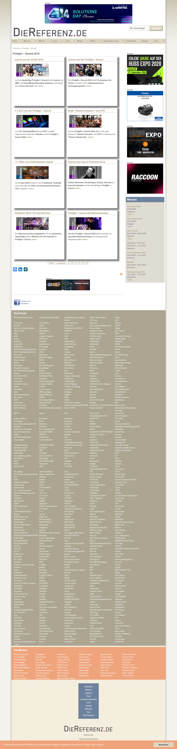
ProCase (118, 562)
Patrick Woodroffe (21, 673)
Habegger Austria (20, 445)
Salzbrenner (120, 578)
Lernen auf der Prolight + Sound (85, 59)
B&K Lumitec (69, 355)
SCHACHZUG (70, 581)
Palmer (118, 551)
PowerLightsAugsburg (123, 559)
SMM (92, 594)
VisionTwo (119, 623)
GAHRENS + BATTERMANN (101, 432)
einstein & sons (20, 405)
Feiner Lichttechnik (122, 424)
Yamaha (17, 639)
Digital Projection (45, 395)
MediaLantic (44, 525)
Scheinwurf (119, 581)
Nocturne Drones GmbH (74, 543)
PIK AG (118, 557)
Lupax (92, 509)
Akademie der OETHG (73, 328)
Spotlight (42, 599)
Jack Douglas (19, 662)
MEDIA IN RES (96, 522)
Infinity (16, 464)
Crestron (93, 387)
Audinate (42, 341)
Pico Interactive (96, 557)
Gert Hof (39, 660)
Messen (41, 42)
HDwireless (94, 448)
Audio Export (69, 341)
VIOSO (42, 623)
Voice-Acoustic (20, 628)
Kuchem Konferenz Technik (126, 480)
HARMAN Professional (99, 445)
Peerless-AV (44, 557)
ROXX (41, 578)
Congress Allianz (45, 384)
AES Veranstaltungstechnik (100, 326)
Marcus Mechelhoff (21, 668)
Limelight (118, 501)
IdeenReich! (18, 458)
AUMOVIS (18, 347)
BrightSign (119, 365)
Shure (66, 591)
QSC (92, 567)
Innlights (93, 464)
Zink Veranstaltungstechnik (24, 642)
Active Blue (18, 323)
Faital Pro (68, 424)
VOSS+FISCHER (97, 628)
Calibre (118, 371)
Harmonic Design (122, 445)
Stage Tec (119, 599)
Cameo (17, 373)
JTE (66, 472)
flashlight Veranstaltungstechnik (127, 427)
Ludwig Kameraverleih (73, 509)
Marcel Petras (106, 665)
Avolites (67, 352)
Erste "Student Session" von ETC (86, 110)
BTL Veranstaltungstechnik (24, 371)
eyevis (117, 421)
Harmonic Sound (20, 448)
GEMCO (42, 434)
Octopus (67, 546)
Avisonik (93, 349)
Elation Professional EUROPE (76, 405)
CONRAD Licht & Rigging (100, 384)
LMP (117, 504)
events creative (20, 418)
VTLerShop (18, 631)
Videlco (118, 620)
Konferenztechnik (110, 42)
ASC (66, 336)
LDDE (117, 490)
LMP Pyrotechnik (20, 506)
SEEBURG (18, 586)
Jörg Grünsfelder (107, 662)
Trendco (118, 612)
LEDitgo (118, 493)
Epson (41, 413)
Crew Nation (120, 387)
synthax (67, 605)
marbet (118, 517)
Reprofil (67, 573)
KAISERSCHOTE (71, 474)
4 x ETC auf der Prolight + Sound (33, 110)
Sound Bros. (69, 597)
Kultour (42, 482)
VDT (117, 618)
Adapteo (17, 326)
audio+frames (44, 344)
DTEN (66, 400)
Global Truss (44, 437)
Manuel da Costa (85, 665)
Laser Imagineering (97, 485)
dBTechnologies (45, 392)
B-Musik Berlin (19, 357)
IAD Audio (94, 456)
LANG (41, 485)
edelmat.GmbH (45, 403)
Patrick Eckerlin (128, 670)
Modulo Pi (119, 533)
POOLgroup (94, 559)
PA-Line (93, 551)
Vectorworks (19, 620)
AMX (16, 333)
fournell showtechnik (22, 432)
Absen (117, 317)
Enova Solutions (96, 408)
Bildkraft (67, 363)
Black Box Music (96, 363)
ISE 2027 (130, 262)
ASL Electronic (95, 336)
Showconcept (120, 586)
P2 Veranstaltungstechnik (74, 551)
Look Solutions (70, 506)
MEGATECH (69, 528)
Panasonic (94, 554)
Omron (42, 549)
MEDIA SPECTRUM (22, 525)
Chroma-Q (18, 379)
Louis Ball (126, 662)
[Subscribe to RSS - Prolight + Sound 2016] (68, 274)
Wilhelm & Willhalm (122, 634)
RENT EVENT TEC (123, 570)
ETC (66, 413)
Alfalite (117, 328)
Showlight (43, 589)
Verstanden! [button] (163, 745)
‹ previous (60, 263)
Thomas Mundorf (42, 678)
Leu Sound (43, 496)
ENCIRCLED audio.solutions (50, 408)
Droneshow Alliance (47, 400)
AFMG (117, 326)
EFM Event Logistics (72, 403)
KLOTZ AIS (119, 477)
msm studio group (122, 535)
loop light (93, 506)
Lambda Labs (19, 485)
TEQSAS (68, 610)
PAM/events (18, 554)
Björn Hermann (106, 654)
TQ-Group (94, 612)
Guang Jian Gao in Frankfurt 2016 (86, 161)
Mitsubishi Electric (21, 533)
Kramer (67, 480)
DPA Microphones (122, 397)
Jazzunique (119, 469)
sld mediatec (120, 591)
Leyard (67, 496)
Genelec (67, 434)
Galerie (145, 41)
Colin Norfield (41, 657)
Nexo (66, 541)
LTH (15, 509)
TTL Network (120, 615)
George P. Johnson (97, 434)
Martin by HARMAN (97, 519)
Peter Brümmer (63, 673)
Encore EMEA (70, 408)
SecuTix (118, 583)
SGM (92, 586)
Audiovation (94, 344)
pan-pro (67, 554)
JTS (91, 472)
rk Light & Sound (45, 575)
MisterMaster (120, 530)
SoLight (118, 594)
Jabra (117, 466)
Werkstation (44, 634)
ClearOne (93, 379)
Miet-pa (42, 530)
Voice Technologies (122, 626)
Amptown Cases (96, 331)
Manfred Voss (62, 665)
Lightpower (68, 501)
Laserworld (119, 485)
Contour (118, 384)
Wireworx (43, 636)
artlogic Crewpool (46, 336)
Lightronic (93, 501)
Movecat (93, 535)
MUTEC (67, 538)
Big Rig (42, 363)
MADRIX (118, 514)
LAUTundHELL (45, 488)
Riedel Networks (20, 575)
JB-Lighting (18, 472)
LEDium (17, 496)
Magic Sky (43, 517)
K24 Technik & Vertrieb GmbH (25, 474)
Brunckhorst (69, 368)
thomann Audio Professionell (101, 610)
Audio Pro (119, 341)
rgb (91, 573)
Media (92, 42)
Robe (66, 575)
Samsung (17, 581)
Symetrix (42, 605)
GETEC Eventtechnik (22, 437)
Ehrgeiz (93, 403)
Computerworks (121, 381)
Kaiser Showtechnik (47, 474)
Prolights (42, 565)
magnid (67, 517)
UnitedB (42, 618)
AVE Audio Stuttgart (122, 347)
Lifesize (42, 498)
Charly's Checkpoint (72, 376)
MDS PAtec (69, 522)
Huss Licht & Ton (45, 456)
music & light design (47, 538)
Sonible (42, 597)
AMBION (68, 331)
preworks (17, 562)
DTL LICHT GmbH (97, 400)
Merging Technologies (98, 528)
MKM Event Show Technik (49, 533)
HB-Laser (68, 448)
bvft (65, 371)
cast (116, 373)
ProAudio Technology (98, 562)
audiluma (17, 341)
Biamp (16, 363)
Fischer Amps (95, 427)
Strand (92, 602)
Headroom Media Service (125, 448)
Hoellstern (94, 453)
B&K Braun (43, 355)
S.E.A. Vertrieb (95, 578)
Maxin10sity (18, 522)
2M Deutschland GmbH (23, 317)
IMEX (16, 461)
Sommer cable (19, 597)
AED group (68, 326)
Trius (16, 615)
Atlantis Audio (120, 339)
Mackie (17, 514)
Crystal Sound (44, 389)
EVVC (41, 421)
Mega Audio (18, 528)
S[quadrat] (119, 605)
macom (42, 514)
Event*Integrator (121, 416)
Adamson (93, 323)
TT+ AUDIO (94, 615)
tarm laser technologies (48, 607)
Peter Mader (84, 673)
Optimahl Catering (71, 549)
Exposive (68, 421)
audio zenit (18, 344)
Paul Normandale (42, 673)
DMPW (42, 397)
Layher (117, 488)
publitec (42, 567)
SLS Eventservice (21, 594)
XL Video (118, 636)
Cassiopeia (94, 373)
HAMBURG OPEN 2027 (136, 243)
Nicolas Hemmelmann (44, 670)
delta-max (94, 392)
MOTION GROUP (71, 535)
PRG (41, 562)
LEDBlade (94, 493)
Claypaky (43, 379)
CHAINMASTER (45, 376)
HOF (117, 453)
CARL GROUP (45, 373)
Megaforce (43, 528)
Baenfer (67, 357)
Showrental (94, 589)
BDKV (41, 360)
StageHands (19, 602)
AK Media (43, 328)
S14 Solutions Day (134, 219)
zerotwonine (120, 639)
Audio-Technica (70, 344)
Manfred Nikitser (20, 665)
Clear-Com (68, 379)
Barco (117, 357)
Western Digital (70, 634)
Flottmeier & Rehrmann (23, 429)
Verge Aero (68, 620)
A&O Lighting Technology (49, 317)
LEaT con (43, 493)
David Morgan (62, 657)
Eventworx (68, 418)
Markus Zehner (45, 519)
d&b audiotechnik (96, 389)
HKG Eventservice (71, 453)
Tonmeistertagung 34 (136, 272)
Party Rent (119, 554)
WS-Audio (68, 636)
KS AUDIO (94, 480)
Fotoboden (119, 429)
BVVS (92, 371)
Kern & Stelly (120, 474)
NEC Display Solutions (99, 538)
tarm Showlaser (70, 607)
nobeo (41, 543)
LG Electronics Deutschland (126, 496)
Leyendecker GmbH (98, 496)
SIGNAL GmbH (96, 591)
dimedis (93, 395)
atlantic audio (95, 339)
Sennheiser (43, 586)
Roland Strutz (41, 676)
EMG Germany (20, 408)
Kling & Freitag (95, 477)
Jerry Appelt (40, 662)
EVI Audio (119, 418)
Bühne (79, 42)
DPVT (16, 400)
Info (156, 42)
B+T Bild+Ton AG (122, 355)
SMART (42, 594)
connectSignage (70, 384)
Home (15, 41)
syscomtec (94, 605)
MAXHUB (119, 519)
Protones (17, 567)
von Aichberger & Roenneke (75, 628)
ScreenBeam (95, 583)
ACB (117, 320)
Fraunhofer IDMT (46, 432)
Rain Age (42, 570)
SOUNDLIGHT (96, 597)
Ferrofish (17, 427)
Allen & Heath (19, 331)
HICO (66, 450)
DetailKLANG (120, 392)
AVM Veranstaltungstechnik (25, 352)
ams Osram (120, 331)
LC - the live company (22, 490)
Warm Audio (120, 631)
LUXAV (118, 509)
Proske (118, 565)
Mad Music (68, 514)
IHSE (117, 458)
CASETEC (68, 373)
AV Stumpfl (43, 347)
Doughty (93, 397)
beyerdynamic (120, 360)
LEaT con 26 (132, 231)
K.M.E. (117, 472)
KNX (16, 480)
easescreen (18, 403)
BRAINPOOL (69, 365)
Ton (67, 42)
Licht (54, 42)
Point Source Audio (71, 559)
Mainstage (94, 517)
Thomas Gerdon (20, 678)
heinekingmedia (20, 450)
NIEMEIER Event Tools (124, 541)
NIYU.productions (21, 543)
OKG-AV (17, 549)
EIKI (116, 403)
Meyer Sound (19, 530)
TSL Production (70, 615)
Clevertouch (120, 379)
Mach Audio (119, 511)
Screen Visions (70, 583)
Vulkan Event (69, 631)
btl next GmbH (120, 368)
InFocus (67, 464)
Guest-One (94, 442)
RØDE (67, 578)
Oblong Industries (46, 546)
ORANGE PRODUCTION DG (127, 549)
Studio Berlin (19, 605)
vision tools (68, 623)
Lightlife (42, 501)
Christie (118, 376)
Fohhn (92, 429)
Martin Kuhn (62, 668)
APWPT (42, 333)
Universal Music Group (73, 618)
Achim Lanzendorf (21, 654)
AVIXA (117, 349)
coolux (16, 387)
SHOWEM (18, 589)
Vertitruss (93, 620)
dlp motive (18, 397)
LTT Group (43, 509)
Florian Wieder (106, 657)
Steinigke (68, 602)
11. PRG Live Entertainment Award (34, 161)
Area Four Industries (98, 333)
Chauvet (93, 376)
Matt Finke (105, 668)
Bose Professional (46, 365)
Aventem (42, 349)
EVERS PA (94, 418)
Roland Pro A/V (20, 578)
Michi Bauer (18, 670)
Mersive (118, 528)
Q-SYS (67, 567)
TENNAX (42, 610)
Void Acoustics (45, 628)
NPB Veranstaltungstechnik (100, 543)
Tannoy (17, 607)
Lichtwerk (17, 498)
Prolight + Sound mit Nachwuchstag (88, 213)
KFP (15, 477)
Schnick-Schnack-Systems (25, 583)
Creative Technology (72, 387)
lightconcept (18, 501)
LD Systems (95, 490)
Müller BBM (18, 538)
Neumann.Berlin (45, 541)
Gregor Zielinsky (63, 660)
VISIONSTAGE (96, 623)
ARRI (117, 333)
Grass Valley (19, 440)
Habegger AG (120, 442)
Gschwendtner (121, 440)
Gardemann (119, 432)
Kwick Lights (69, 482)
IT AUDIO (68, 466)
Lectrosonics (69, 493)
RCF (91, 570)
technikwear (120, 607)
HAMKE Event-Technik (73, 445)
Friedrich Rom (127, 657)
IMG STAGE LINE (46, 461)
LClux (41, 490)
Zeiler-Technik (69, 639)
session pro (69, 586)
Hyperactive (69, 456)
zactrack (42, 639)
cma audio (18, 381)
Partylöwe (18, 557)
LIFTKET (68, 498)
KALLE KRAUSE (96, 474)
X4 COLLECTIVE (97, 636)
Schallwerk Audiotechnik (99, 581)
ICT (116, 456)
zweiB (92, 642)
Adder (41, 326)
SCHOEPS (43, 583)
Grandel (118, 437)
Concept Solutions (21, 384)
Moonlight (43, 535)
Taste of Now (95, 607)
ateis (66, 339)
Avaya (92, 347)
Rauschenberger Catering (74, 570)
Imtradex (67, 461)
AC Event (93, 320)
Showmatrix (69, 589)
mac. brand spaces (97, 511)
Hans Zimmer (127, 660)
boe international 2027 (136, 253)
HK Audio (42, 453)
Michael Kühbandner (130, 668)
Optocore (93, 549)
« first (50, 263)
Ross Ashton (62, 676)
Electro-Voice (120, 405)
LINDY (16, 504)
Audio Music (94, 341)
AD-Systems (44, 323)
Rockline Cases (96, 575)
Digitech (67, 395)
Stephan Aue (84, 676)
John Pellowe (62, 662)
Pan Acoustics (44, 554)
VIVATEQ (43, 626)
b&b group (18, 355)
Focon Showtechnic (47, 429)
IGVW (92, 458)
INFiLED (118, 461)
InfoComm (43, 464)
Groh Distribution (45, 440)
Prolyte (67, 565)
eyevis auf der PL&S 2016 (29, 59)
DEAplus (67, 392)
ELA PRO (43, 405)
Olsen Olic (105, 670)
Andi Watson (40, 654)
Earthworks (119, 400)
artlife (16, 336)
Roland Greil (19, 676)
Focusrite (68, 429)
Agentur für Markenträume (24, 328)
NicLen (92, 541)
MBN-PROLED (45, 522)
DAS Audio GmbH (122, 389)
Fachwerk (43, 424)
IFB (65, 458)
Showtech (18, 591)
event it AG (119, 413)
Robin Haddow (128, 673)
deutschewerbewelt (21, 395)
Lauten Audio (19, 488)
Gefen (16, 434)
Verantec (42, 620)
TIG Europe (119, 610)
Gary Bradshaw (20, 660)
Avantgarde (68, 347)
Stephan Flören (106, 676)
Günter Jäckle (84, 660)
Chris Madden (19, 657)
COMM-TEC (95, 381)
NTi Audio (118, 543)
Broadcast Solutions (22, 368)
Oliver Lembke (63, 670)
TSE (41, 615)
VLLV (92, 626)
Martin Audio (69, 519)
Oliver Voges (84, 670)
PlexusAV (43, 559)
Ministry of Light (96, 530)
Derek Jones (84, 657)
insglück (118, 464)
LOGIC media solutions (48, 506)
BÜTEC (42, 371)
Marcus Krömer (128, 665)
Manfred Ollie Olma (43, 665)
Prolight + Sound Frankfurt (24, 565)
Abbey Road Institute (98, 317)
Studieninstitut (120, 602)
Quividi (117, 567)
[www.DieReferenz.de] (50, 38)
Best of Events (70, 360)
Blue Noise (18, 365)
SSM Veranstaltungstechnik (100, 599)
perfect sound (69, 557)
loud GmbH (119, 506)
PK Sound (18, 559)
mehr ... (131, 214)
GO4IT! (93, 437)
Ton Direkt (43, 612)
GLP (66, 437)
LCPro (66, 490)
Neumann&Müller (21, 541)
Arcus (66, 333)
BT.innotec (94, 368)
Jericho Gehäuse (46, 472)
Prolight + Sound (29, 48)
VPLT (117, 628)
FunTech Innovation (72, 432)
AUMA (117, 344)
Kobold (42, 480)
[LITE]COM (119, 642)
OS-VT (16, 551)
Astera (16, 339)
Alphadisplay (44, 331)
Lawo (66, 488)
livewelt (67, 504)
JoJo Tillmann (84, 662)
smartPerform (69, 594)
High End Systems (97, 450)
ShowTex (42, 591)
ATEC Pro (43, 339)
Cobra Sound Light (46, 381)
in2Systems (94, 461)
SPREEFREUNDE (71, 599)
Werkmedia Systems (22, 634)
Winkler (17, 636)
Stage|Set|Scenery (46, 602)
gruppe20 (93, 440)
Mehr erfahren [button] (97, 745)
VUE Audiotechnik (46, 631)
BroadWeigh (44, 368)
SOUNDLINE (120, 597)
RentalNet (43, 573)
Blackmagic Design (122, 363)
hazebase (43, 448)
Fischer (67, 427)
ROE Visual (119, 575)
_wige (16, 644)
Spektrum (18, 599)
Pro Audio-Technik (71, 562)
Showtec (118, 589)
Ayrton (117, 352)
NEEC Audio (120, 538)
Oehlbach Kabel (96, 546)
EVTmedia (18, 421)
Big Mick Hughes (85, 654)
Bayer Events (19, 360)
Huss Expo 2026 (133, 206)
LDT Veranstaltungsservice (24, 493)
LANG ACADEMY (71, 485)
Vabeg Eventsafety (97, 618)
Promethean (94, 565)
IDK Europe (43, 458)
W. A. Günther (95, 631)
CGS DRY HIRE (20, 376)
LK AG (92, 504)
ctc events (68, 389)
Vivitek (67, 626)
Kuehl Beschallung (21, 482)
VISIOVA (17, 626)
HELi (41, 450)
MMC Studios (95, 533)
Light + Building (96, 498)
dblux (16, 392)
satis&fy (42, 581)
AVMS (41, 352)
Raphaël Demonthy (108, 673)
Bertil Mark (61, 654)
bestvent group (95, 360)
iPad (88, 696)
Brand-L (93, 365)
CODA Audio (69, 381)
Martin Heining (41, 668)
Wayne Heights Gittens (66, 678)
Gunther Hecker (107, 660)
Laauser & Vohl (121, 482)
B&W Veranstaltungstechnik (101, 355)
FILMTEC (43, 427)
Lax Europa (94, 488)
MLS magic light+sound (73, 533)
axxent (92, 352)
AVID (66, 349)
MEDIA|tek (94, 525)
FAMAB (93, 424)
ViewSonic (18, 623)
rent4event (18, 573)
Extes (92, 421)
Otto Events (44, 551)
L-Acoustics (94, 482)
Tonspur (67, 612)
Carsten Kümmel (129, 654)
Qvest (16, 570)
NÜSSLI (17, 546)
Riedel (117, 573)
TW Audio (17, 618)
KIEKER (42, 477)
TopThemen (131, 41)
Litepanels (43, 504)
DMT (66, 397)
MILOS (67, 530)
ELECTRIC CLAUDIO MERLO (102, 405)
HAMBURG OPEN (46, 445)
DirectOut (119, 395)
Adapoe (118, 323)
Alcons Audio (95, 328)
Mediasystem (69, 525)
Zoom (41, 642)
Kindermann (69, 477)
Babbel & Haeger (45, 357)
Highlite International (123, 450)
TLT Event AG (19, 612)
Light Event (119, 498)
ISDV (41, 466)
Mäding (92, 514)
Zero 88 (93, 639)
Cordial (42, 387)
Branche (27, 42)
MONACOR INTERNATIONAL (26, 535)
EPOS (16, 413)
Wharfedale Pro (96, 634)
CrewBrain (18, 389)
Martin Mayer (84, 668)
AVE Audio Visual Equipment (25, 349)
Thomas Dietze (128, 676)
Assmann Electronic (123, 336)
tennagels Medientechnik (23, 610)
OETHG (118, 546)
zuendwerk (68, 642)
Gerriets (118, 434)
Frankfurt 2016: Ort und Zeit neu (32, 213)
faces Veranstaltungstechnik (25, 424)
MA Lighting (69, 511)
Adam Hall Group (71, 323)
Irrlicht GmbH (19, 466)
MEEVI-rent (119, 525)
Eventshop (43, 418)
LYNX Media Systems (22, 511)
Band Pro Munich (96, 357)
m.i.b (41, 511)
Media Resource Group (124, 522)
